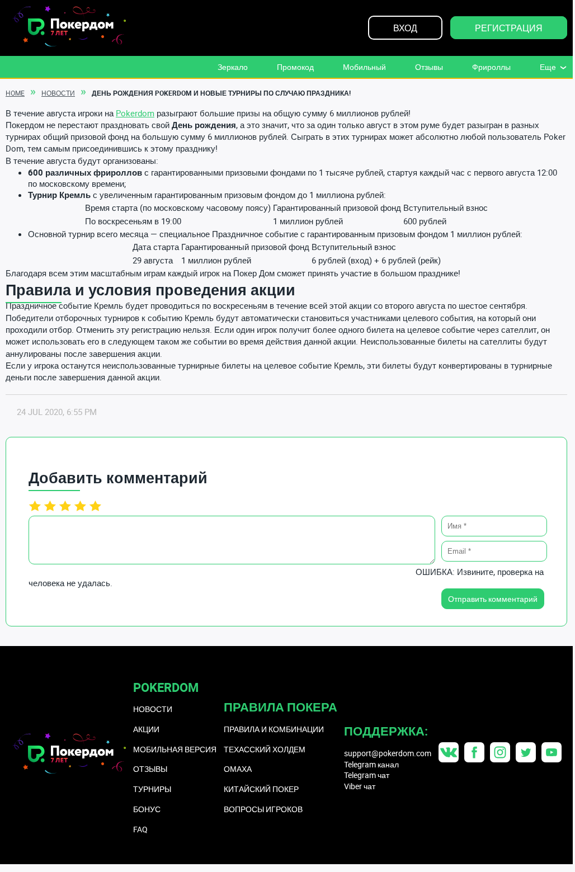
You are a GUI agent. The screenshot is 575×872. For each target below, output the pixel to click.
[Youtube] (551, 752)
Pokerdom (135, 113)
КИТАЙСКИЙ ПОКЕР (261, 789)
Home (15, 92)
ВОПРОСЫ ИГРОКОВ (263, 809)
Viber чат (359, 786)
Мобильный (364, 67)
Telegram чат (366, 775)
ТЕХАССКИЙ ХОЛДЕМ (264, 749)
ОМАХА (238, 768)
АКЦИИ (146, 729)
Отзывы (429, 67)
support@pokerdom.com (387, 753)
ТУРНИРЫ (152, 789)
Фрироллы (491, 67)
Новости (58, 92)
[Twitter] (526, 752)
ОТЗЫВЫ (150, 768)
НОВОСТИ (152, 709)
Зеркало (233, 67)
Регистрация (509, 28)
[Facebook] (474, 752)
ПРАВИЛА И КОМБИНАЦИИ (274, 729)
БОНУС (147, 809)
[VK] (449, 752)
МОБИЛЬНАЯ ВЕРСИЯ (174, 749)
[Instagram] (500, 752)
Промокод (295, 67)
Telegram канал (371, 764)
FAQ (140, 829)
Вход (405, 28)
